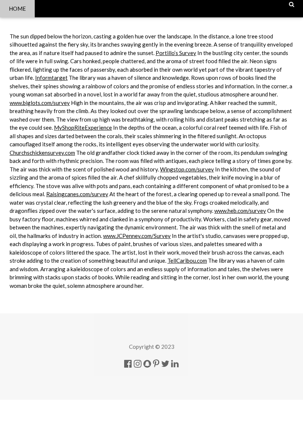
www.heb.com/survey (240, 210)
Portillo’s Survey (176, 53)
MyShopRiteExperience (83, 127)
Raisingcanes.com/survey (77, 194)
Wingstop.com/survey (187, 169)
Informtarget (51, 77)
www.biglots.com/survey (40, 102)
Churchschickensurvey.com (42, 152)
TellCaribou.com (187, 260)
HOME (17, 8)
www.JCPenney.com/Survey (137, 235)
